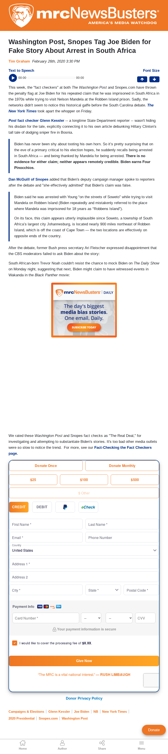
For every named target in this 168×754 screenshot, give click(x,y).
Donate (154, 730)
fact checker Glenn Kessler (36, 120)
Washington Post (75, 718)
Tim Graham (19, 61)
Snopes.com (48, 718)
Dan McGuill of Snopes (28, 179)
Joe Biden (81, 711)
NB (95, 711)
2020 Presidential (22, 718)
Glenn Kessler (59, 711)
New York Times (114, 711)
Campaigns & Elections (26, 711)
